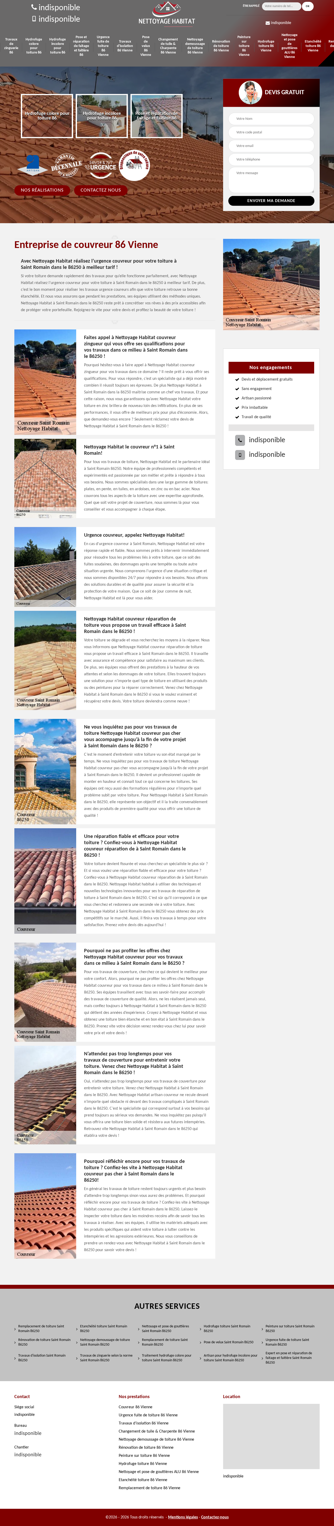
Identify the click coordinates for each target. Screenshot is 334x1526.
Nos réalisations (42, 190)
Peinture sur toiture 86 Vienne (243, 46)
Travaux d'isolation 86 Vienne (125, 46)
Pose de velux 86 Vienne (145, 46)
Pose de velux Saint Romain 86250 (228, 1342)
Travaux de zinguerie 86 (11, 46)
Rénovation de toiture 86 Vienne (221, 46)
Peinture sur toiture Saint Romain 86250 (290, 1328)
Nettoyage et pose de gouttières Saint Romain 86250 (165, 1328)
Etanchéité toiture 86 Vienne (313, 46)
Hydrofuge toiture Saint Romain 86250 (227, 1328)
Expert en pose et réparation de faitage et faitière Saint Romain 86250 (289, 1358)
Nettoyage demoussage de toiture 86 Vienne (195, 46)
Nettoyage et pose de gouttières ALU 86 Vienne (289, 46)
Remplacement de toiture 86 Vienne (149, 1488)
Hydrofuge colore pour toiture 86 (34, 46)
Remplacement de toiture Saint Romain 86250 (41, 1328)
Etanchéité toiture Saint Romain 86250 (103, 1328)
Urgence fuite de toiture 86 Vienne (103, 46)
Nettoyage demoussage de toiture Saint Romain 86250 (105, 1342)
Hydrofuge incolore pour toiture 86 (57, 46)
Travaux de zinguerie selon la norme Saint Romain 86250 (106, 1358)
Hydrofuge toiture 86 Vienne (266, 46)
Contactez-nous (215, 1517)
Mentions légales (183, 1517)
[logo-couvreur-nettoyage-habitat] (167, 14)
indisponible (58, 8)
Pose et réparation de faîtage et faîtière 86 (81, 46)
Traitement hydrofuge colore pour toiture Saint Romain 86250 (167, 1358)
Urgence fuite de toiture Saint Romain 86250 (287, 1342)
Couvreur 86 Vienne (135, 1407)
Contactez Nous (101, 190)
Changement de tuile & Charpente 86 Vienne (168, 46)
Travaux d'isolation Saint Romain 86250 (41, 1358)
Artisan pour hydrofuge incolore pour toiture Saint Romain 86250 (231, 1358)
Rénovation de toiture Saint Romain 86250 (44, 1342)
